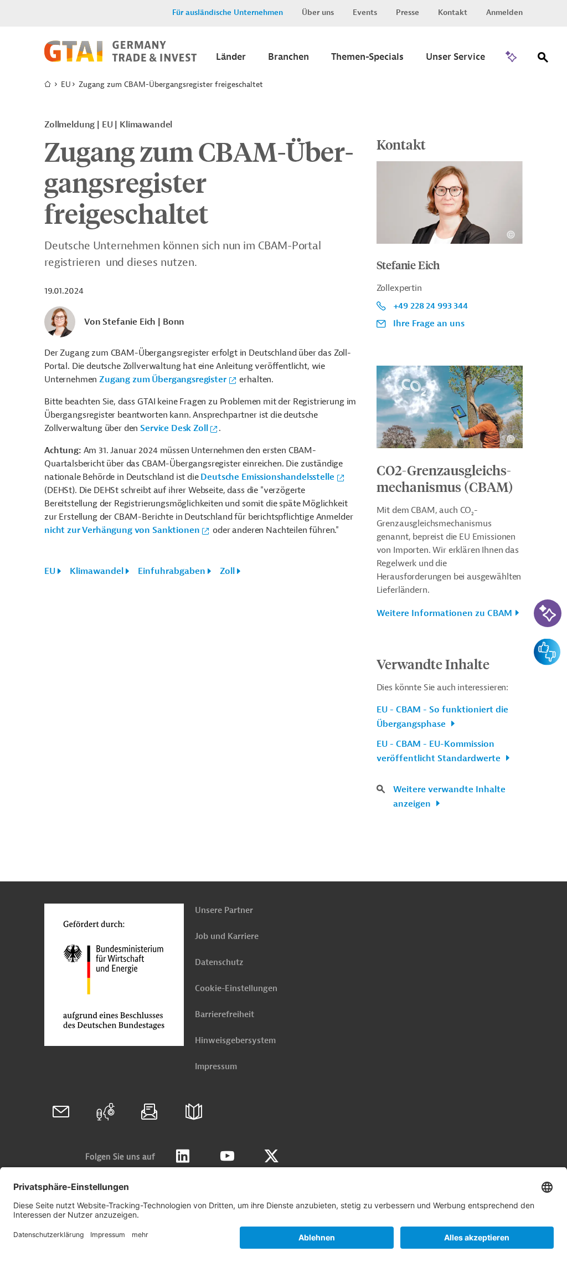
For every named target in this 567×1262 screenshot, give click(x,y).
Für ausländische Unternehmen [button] (227, 12)
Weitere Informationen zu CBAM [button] (444, 613)
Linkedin (182, 1156)
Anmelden (504, 12)
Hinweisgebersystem (235, 1040)
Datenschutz (219, 962)
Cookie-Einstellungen (236, 988)
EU (66, 84)
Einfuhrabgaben (171, 571)
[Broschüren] (193, 1111)
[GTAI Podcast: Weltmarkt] (105, 1111)
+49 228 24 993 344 (430, 305)
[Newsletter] (149, 1111)
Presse (407, 12)
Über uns (318, 12)
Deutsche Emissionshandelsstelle (267, 477)
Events (365, 12)
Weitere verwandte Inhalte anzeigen (449, 796)
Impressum (216, 1066)
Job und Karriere (227, 936)
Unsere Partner (224, 910)
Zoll (227, 571)
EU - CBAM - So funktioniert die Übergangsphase (442, 717)
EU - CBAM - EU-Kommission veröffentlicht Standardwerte (440, 751)
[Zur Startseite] (120, 59)
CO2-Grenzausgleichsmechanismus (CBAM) (445, 478)
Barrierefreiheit (224, 1014)
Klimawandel (96, 571)
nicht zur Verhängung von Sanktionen (121, 530)
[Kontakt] (61, 1111)
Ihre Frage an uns (429, 323)
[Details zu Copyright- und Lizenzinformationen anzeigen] (510, 234)
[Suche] (543, 59)
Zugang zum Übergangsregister (162, 379)
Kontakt (452, 12)
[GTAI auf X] (271, 1156)
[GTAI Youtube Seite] (227, 1156)
